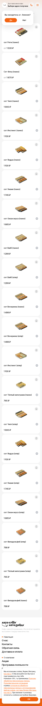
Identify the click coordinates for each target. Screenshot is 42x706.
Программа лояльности (15, 664)
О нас (5, 640)
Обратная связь (10, 648)
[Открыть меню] (37, 5)
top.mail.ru (7, 674)
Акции (5, 661)
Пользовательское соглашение (16, 683)
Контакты (7, 644)
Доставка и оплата (12, 651)
